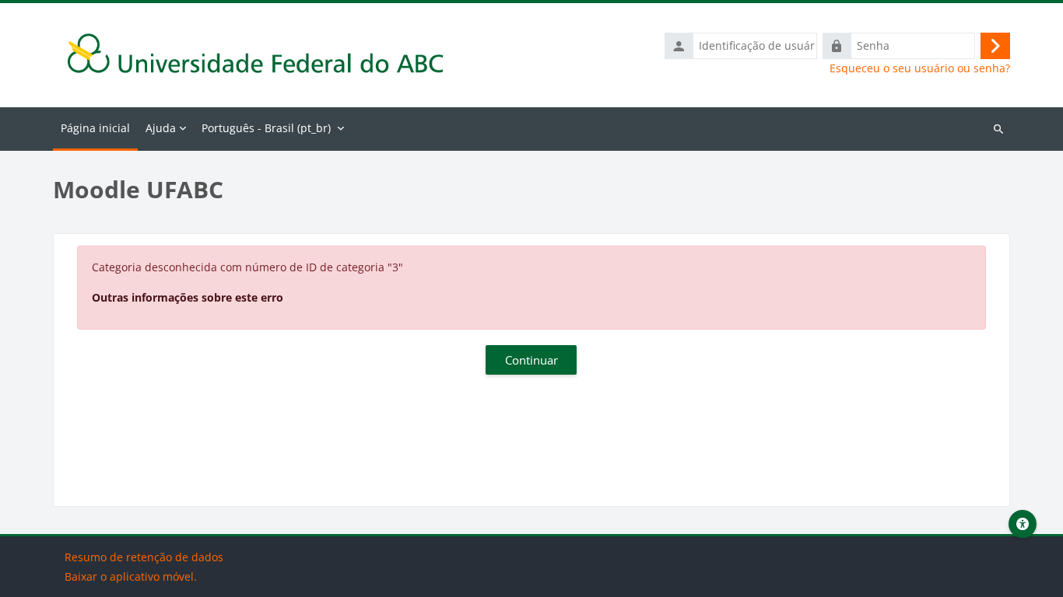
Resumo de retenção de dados (144, 557)
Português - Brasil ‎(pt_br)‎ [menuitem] (266, 127)
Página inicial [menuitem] (95, 127)
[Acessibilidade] (1023, 524)
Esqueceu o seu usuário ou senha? (920, 68)
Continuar (531, 360)
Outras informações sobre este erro (187, 297)
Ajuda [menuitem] (161, 127)
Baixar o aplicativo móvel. (131, 576)
